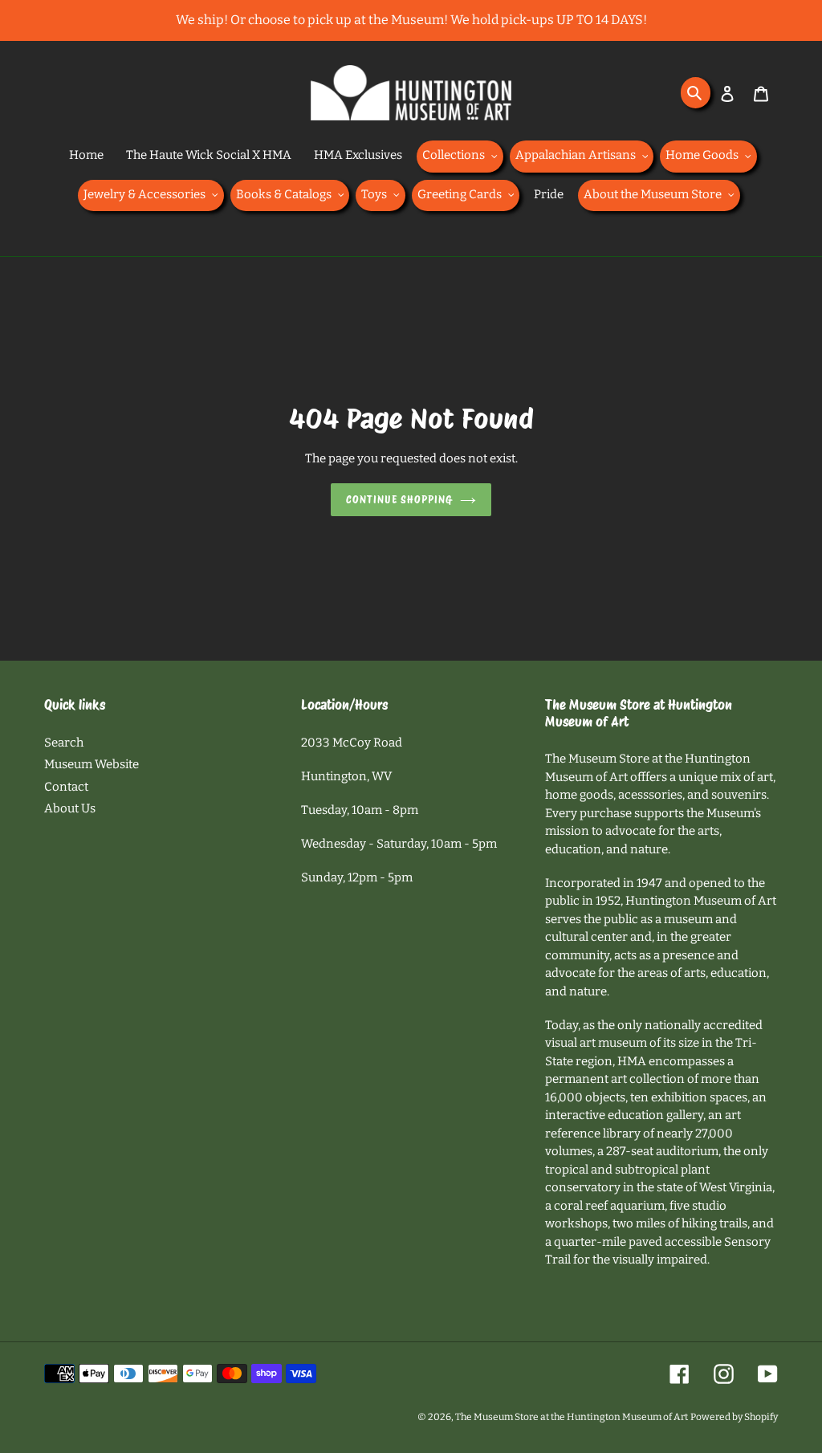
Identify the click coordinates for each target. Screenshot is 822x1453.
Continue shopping (399, 500)
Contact (66, 786)
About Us (70, 808)
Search (63, 742)
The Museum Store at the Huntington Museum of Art (571, 1416)
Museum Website (91, 764)
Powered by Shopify (734, 1416)
